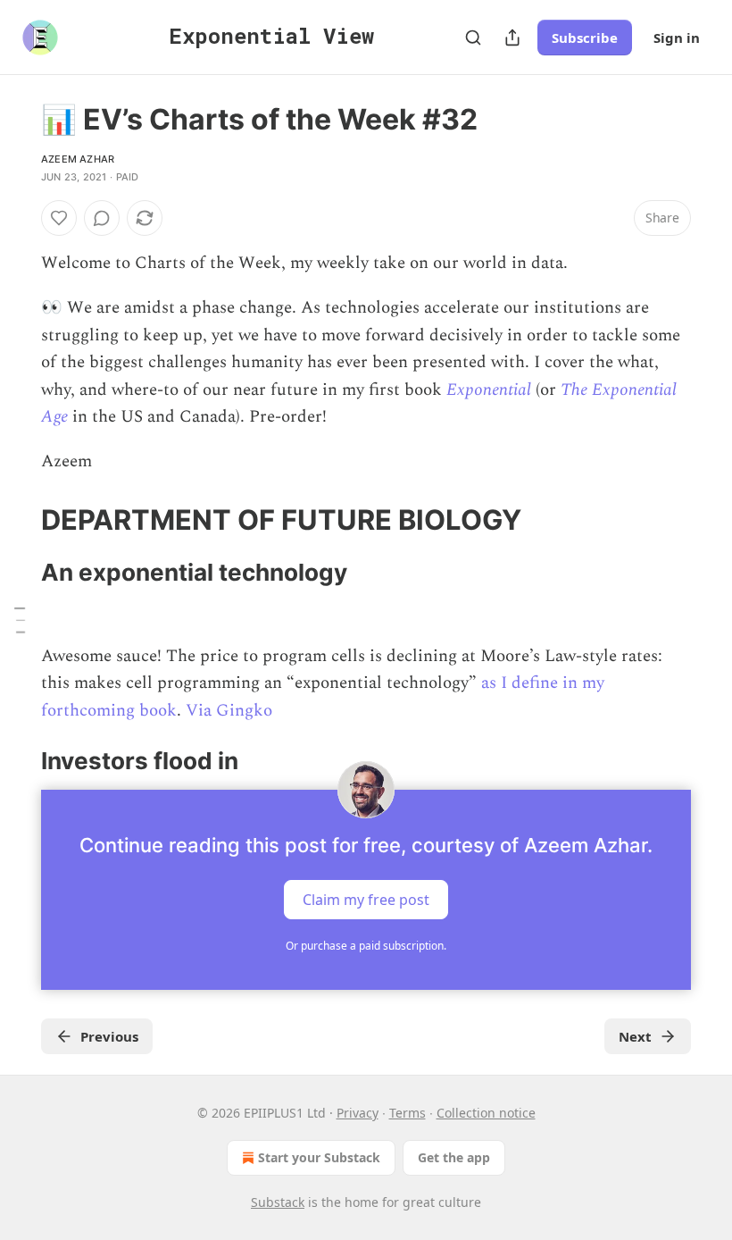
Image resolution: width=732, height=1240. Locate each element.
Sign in (676, 37)
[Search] (473, 37)
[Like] (59, 218)
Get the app (454, 1157)
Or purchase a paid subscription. (366, 945)
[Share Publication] (512, 37)
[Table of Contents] (19, 620)
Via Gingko (229, 711)
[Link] (16, 520)
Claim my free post (366, 899)
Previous (109, 1036)
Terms (407, 1112)
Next (635, 1036)
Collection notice (486, 1112)
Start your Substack (319, 1157)
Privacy (357, 1112)
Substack (277, 1202)
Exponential (488, 390)
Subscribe (585, 37)
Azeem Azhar (77, 159)
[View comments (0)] (102, 218)
